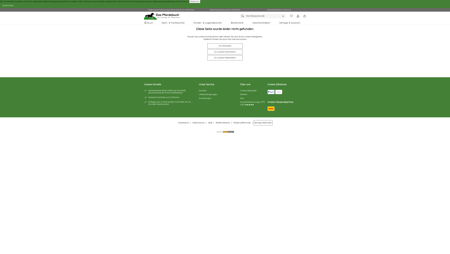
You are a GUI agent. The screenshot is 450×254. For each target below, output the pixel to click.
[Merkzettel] (291, 16)
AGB (210, 123)
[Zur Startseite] (162, 16)
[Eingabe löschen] (283, 16)
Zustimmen (8, 5)
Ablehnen (194, 1)
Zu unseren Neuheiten (225, 52)
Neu (242, 98)
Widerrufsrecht (223, 123)
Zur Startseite (225, 46)
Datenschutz (198, 123)
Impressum (183, 123)
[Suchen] (243, 16)
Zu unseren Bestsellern (225, 58)
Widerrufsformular (242, 123)
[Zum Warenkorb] (304, 16)
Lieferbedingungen (208, 94)
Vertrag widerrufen (263, 123)
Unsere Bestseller (248, 90)
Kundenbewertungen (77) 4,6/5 (252, 103)
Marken (243, 94)
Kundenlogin (205, 98)
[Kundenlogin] (298, 16)
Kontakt (203, 90)
